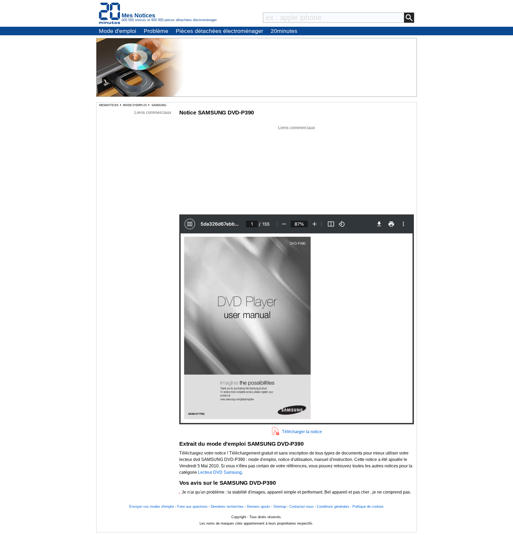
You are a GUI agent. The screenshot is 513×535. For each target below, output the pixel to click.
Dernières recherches (227, 507)
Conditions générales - (334, 507)
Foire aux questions (192, 507)
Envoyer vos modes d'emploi (151, 507)
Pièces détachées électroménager (219, 31)
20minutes (284, 31)
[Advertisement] (296, 168)
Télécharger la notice (302, 431)
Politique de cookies (368, 507)
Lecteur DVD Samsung (220, 472)
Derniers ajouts (258, 507)
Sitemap (279, 507)
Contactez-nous (301, 507)
